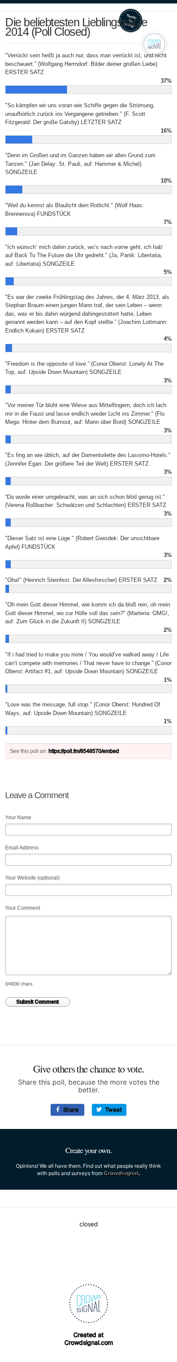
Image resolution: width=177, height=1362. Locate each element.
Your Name (18, 818)
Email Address (22, 848)
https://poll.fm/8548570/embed (84, 751)
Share (69, 1109)
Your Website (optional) (32, 878)
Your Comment (22, 908)
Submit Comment (37, 1002)
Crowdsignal (121, 1172)
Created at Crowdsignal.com (88, 1338)
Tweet (112, 1109)
